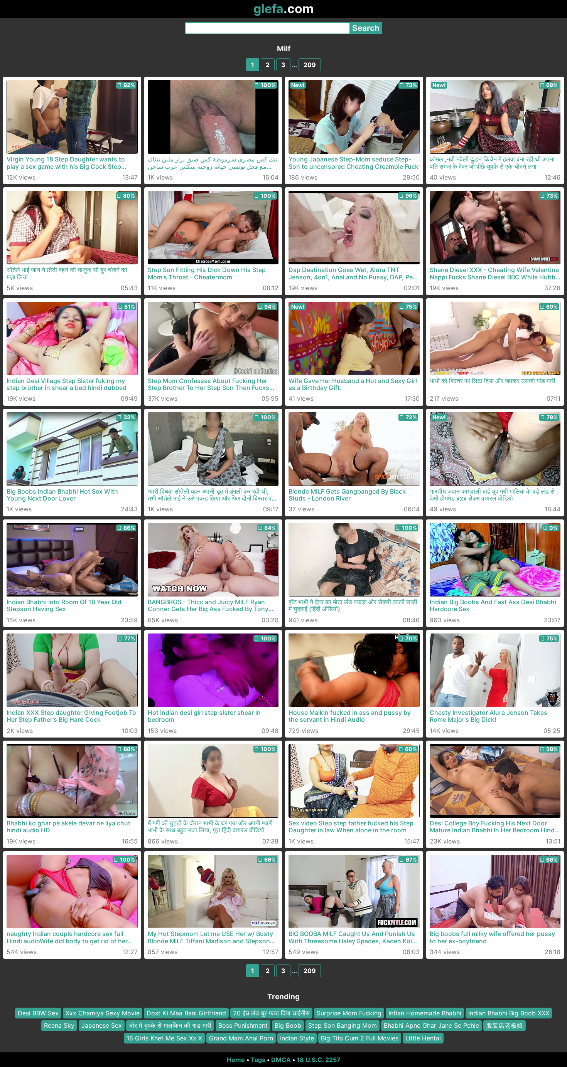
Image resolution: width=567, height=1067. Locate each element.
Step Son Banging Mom (342, 1025)
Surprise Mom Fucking (349, 1013)
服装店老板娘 (504, 1025)
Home (236, 1059)
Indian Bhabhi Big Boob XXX (508, 1013)
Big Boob (288, 1025)
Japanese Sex (101, 1025)
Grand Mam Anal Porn (241, 1038)
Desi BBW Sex (38, 1013)
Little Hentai (423, 1038)
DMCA (281, 1059)
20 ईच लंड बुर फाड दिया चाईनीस (271, 1013)
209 (310, 65)
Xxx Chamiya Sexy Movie (103, 1013)
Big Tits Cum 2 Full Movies (359, 1038)
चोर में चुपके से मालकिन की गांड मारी (170, 1025)
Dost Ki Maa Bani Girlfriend (186, 1013)
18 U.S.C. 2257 (319, 1059)
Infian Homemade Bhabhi (424, 1013)
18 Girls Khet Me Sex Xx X (164, 1038)
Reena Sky (59, 1025)
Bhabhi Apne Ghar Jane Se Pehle (431, 1025)
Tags (258, 1059)
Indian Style (297, 1038)
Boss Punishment (243, 1025)
